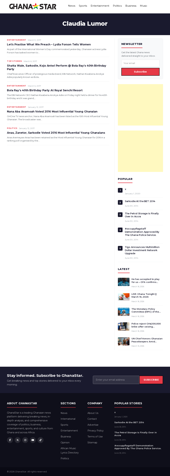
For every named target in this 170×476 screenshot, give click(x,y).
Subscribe (140, 71)
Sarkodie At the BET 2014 (140, 201)
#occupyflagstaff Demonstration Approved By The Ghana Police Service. (142, 232)
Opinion (65, 442)
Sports (83, 5)
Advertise (92, 424)
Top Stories (14, 61)
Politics (117, 5)
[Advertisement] (140, 105)
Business (130, 5)
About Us (92, 413)
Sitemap (92, 442)
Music (143, 5)
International (68, 418)
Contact (92, 418)
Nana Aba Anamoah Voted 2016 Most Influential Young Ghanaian (52, 111)
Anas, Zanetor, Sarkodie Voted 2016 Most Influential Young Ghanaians (56, 132)
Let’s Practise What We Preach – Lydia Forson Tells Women (49, 44)
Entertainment (100, 5)
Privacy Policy (95, 430)
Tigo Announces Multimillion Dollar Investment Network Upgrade (142, 250)
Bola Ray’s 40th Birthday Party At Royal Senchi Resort (45, 90)
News (71, 5)
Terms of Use (95, 436)
